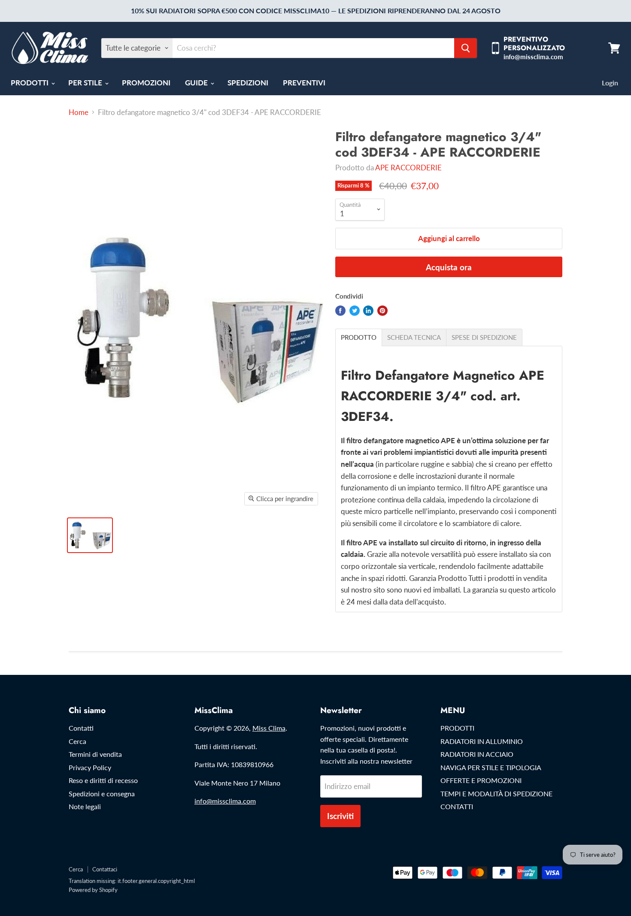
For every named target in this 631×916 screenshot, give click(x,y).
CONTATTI (456, 806)
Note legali (85, 806)
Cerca (77, 741)
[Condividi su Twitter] (354, 310)
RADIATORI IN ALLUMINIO (481, 741)
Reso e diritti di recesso (103, 780)
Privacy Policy (90, 767)
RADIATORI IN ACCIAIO (476, 754)
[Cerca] (465, 48)
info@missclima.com (225, 801)
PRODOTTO (358, 337)
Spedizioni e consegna (102, 793)
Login (610, 83)
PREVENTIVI (304, 82)
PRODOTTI (30, 82)
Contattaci (104, 869)
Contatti (81, 728)
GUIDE (197, 82)
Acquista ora (449, 267)
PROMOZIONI (146, 82)
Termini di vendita (95, 754)
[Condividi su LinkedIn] (368, 310)
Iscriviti (340, 816)
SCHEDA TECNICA (414, 337)
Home (78, 112)
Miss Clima (268, 728)
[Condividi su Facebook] (340, 310)
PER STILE (86, 82)
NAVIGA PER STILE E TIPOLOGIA (490, 767)
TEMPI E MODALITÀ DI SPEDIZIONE (496, 793)
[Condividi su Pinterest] (382, 310)
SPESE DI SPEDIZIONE (484, 337)
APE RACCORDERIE (408, 167)
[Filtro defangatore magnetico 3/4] (90, 535)
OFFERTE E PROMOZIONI (481, 780)
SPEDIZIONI (248, 82)
